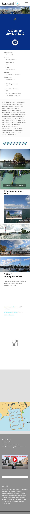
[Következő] (26, 179)
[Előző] (4, 179)
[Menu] (25, 3)
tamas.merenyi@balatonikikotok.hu (15, 447)
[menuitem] (25, 3)
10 (20, 270)
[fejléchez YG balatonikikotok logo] (12, 3)
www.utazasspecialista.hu (12, 445)
